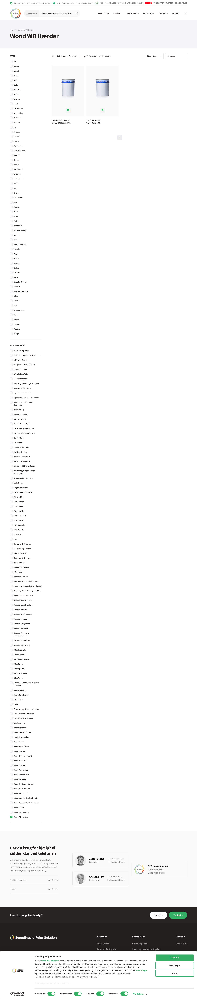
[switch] (78, 993)
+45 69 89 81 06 (116, 876)
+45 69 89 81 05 (117, 858)
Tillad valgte (174, 965)
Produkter (103, 13)
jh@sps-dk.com (118, 862)
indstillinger (142, 970)
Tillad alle (174, 958)
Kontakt (176, 13)
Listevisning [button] (106, 56)
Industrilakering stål (106, 949)
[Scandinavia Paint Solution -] (33, 937)
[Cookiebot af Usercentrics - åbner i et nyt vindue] (17, 994)
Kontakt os (182, 943)
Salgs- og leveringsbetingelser (146, 949)
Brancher (132, 13)
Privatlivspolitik (139, 943)
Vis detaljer (138, 994)
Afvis (174, 973)
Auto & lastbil (103, 943)
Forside (157, 915)
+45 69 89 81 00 (156, 869)
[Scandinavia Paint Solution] (15, 13)
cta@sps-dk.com (117, 880)
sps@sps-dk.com (157, 872)
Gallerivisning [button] (92, 56)
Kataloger (148, 13)
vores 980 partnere (49, 961)
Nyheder (161, 13)
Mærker (116, 13)
